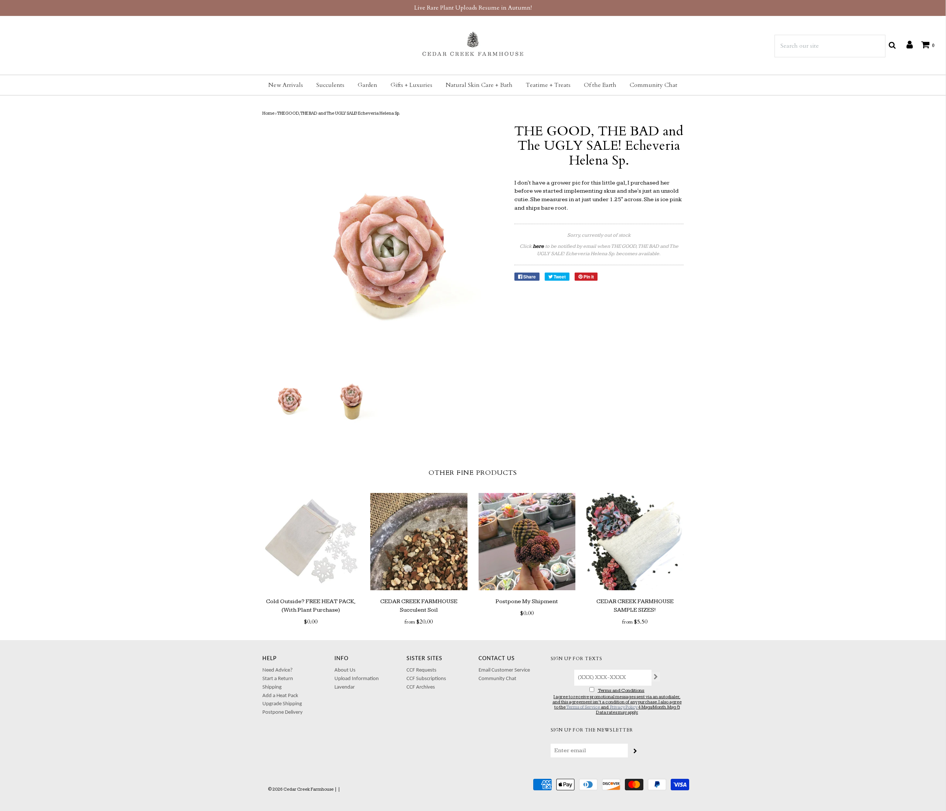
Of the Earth (600, 85)
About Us (344, 670)
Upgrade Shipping (282, 704)
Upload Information (356, 679)
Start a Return (277, 679)
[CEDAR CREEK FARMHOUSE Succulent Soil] (418, 541)
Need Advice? (277, 670)
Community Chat (653, 85)
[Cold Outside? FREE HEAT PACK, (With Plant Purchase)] (311, 541)
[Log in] (906, 44)
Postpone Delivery (282, 712)
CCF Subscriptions (426, 679)
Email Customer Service (504, 670)
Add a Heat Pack (280, 696)
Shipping (272, 687)
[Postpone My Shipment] (527, 541)
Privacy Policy (623, 707)
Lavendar (344, 687)
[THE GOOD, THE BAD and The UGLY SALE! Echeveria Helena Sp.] (288, 398)
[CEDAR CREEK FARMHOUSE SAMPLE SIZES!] (635, 541)
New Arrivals (285, 85)
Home (268, 113)
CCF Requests (421, 670)
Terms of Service (583, 707)
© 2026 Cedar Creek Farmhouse (301, 789)
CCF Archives (420, 687)
